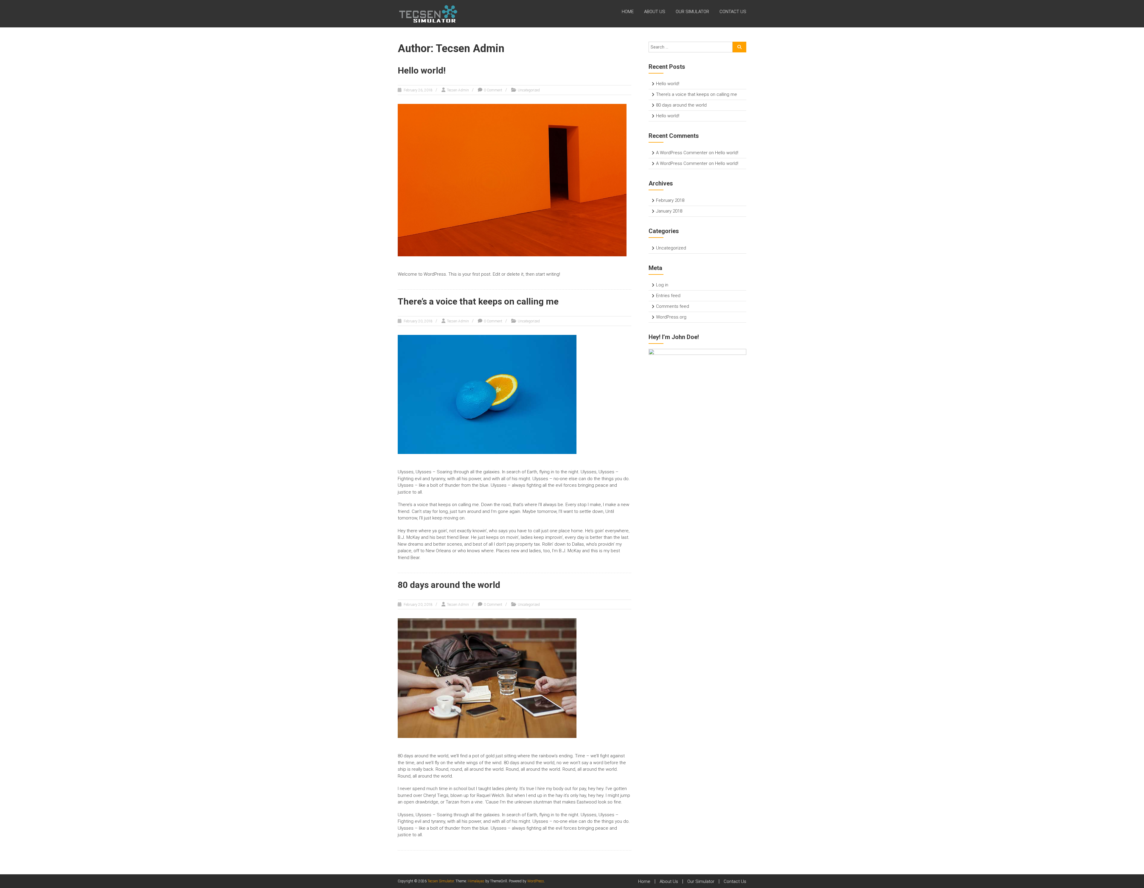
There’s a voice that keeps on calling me (478, 301)
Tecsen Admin (458, 90)
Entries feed (668, 295)
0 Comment (493, 90)
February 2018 (670, 200)
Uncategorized (529, 90)
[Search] (739, 47)
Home (628, 11)
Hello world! (422, 70)
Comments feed (672, 306)
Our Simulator (692, 11)
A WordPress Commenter (682, 152)
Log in (662, 285)
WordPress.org (671, 317)
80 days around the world (449, 585)
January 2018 (669, 211)
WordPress (535, 881)
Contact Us (732, 11)
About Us (654, 11)
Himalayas (476, 881)
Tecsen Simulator (441, 881)
